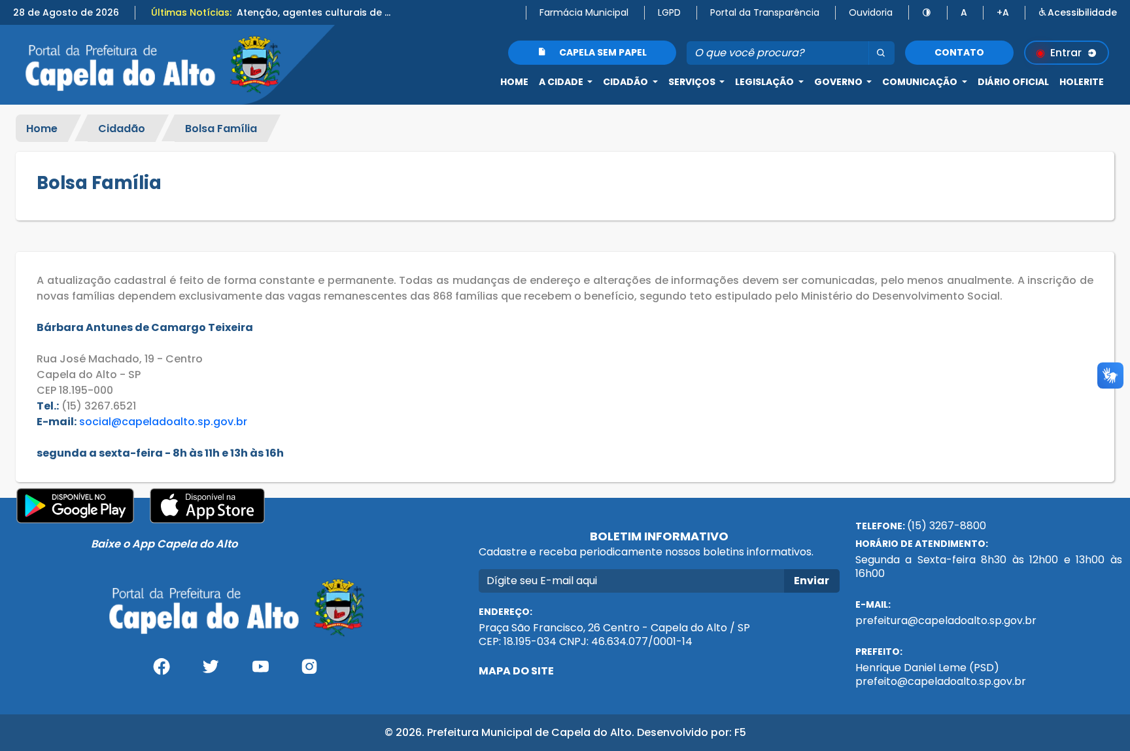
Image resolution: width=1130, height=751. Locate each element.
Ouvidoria (871, 12)
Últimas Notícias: (191, 12)
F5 (740, 732)
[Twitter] (210, 671)
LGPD (669, 12)
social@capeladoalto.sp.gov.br (163, 421)
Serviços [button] (692, 81)
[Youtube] (260, 671)
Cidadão (121, 127)
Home (514, 81)
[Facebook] (161, 671)
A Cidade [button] (562, 81)
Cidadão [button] (626, 81)
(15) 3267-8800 (946, 525)
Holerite (1081, 81)
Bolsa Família (221, 127)
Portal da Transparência (764, 12)
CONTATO (959, 52)
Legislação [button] (765, 81)
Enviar (811, 580)
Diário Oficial (1013, 81)
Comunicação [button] (920, 81)
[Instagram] (310, 671)
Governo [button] (839, 81)
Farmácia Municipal (583, 12)
